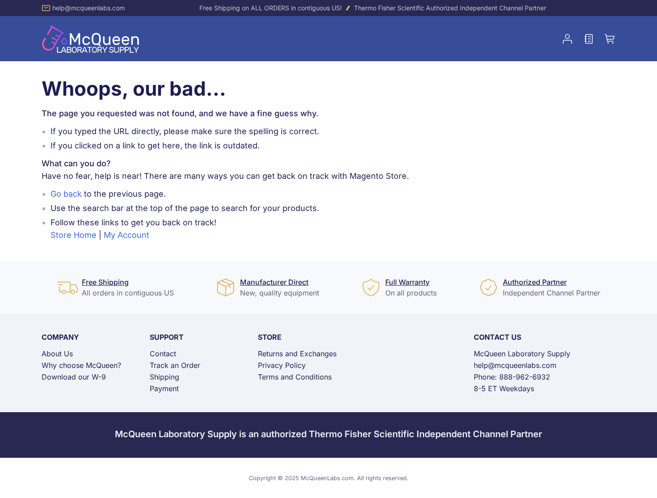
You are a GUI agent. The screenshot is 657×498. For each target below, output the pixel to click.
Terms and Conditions (295, 376)
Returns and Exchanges (297, 353)
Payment (164, 388)
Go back (66, 193)
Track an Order (175, 365)
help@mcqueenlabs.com (88, 8)
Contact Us (497, 337)
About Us (57, 353)
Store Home (74, 235)
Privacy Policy (282, 365)
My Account (126, 235)
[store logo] (91, 38)
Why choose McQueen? (81, 365)
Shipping (164, 376)
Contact (163, 353)
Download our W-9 (74, 376)
